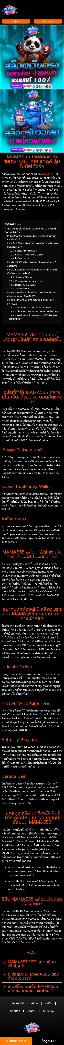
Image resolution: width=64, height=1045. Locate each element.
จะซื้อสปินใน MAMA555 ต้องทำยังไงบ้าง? (33, 976)
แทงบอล (15, 1011)
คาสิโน (48, 1003)
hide (19, 224)
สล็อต (34, 1003)
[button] (59, 6)
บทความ (31, 1011)
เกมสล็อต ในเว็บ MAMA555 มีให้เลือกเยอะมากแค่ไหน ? (33, 988)
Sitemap (48, 1011)
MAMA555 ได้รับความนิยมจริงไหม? (32, 964)
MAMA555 (18, 1003)
